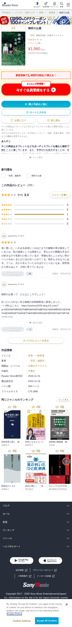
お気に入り (20, 120)
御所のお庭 (36, 176)
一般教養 (51, 12)
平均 (20, 195)
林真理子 (29, 445)
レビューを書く (35, 43)
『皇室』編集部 (14, 176)
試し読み (55, 120)
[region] (36, 613)
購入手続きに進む (38, 104)
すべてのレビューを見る (36, 340)
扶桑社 (31, 371)
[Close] (66, 604)
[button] (45, 576)
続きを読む (38, 322)
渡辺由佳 (29, 489)
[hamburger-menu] (68, 5)
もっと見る (38, 157)
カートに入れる (38, 112)
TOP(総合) (6, 12)
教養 (41, 12)
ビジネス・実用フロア (25, 12)
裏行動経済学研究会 (58, 489)
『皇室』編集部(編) (37, 35)
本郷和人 (5, 489)
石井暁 (52, 445)
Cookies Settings (22, 620)
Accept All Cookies (47, 620)
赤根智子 (5, 445)
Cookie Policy (14, 614)
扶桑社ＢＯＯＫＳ (55, 35)
